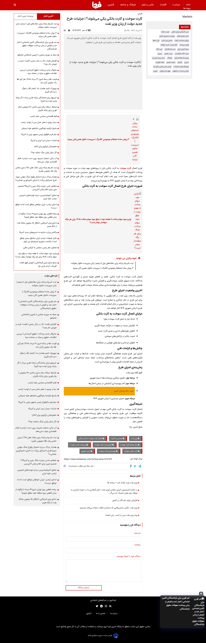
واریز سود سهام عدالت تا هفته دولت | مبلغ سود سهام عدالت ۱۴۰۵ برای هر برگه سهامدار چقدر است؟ (98, 221)
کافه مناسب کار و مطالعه (169, 45)
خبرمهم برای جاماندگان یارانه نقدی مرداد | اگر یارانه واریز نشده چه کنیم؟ (36, 99)
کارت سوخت (125, 168)
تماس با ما (101, 613)
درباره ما (114, 613)
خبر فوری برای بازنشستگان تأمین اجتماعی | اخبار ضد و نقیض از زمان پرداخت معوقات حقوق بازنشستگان (176, 603)
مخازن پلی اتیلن (167, 40)
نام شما (137, 533)
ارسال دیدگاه (83, 588)
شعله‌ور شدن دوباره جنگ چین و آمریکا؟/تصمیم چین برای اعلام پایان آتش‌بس (37, 188)
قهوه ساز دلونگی (165, 71)
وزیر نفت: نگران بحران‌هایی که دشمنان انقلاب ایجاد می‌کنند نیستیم (109, 508)
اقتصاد (163, 5)
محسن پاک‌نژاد (117, 438)
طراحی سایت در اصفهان (181, 71)
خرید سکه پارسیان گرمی (124, 391)
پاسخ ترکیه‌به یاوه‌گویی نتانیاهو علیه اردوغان (39, 128)
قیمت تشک (165, 32)
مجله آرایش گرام (183, 49)
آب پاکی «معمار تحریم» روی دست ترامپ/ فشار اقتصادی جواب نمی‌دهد (37, 160)
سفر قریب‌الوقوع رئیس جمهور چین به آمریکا (39, 134)
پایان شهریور (86, 451)
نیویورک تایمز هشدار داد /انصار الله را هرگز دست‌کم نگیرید (39, 90)
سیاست (176, 5)
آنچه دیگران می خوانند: (126, 258)
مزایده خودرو (171, 62)
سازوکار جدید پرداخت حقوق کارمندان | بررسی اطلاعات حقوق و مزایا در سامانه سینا (38, 71)
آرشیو (88, 613)
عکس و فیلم (148, 5)
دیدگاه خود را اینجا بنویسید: (128, 556)
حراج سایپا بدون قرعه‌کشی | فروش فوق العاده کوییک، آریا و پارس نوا (38, 264)
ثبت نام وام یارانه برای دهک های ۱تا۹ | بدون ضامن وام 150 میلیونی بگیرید (36, 169)
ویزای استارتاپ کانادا (182, 40)
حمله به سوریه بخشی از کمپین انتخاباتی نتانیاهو (37, 55)
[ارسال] (69, 30)
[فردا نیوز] (97, 5)
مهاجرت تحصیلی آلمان (167, 36)
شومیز (155, 71)
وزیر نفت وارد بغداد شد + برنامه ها (122, 483)
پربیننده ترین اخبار (25, 16)
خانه (188, 5)
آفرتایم (180, 62)
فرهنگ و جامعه (128, 5)
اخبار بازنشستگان (183, 36)
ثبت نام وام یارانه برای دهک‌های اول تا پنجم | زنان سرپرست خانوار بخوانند (102, 263)
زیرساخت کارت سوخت (78, 444)
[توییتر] (135, 466)
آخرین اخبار (48, 16)
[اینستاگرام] (105, 606)
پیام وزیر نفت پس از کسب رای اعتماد (121, 515)
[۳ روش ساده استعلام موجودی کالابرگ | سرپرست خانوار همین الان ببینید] (134, 140)
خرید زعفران (168, 53)
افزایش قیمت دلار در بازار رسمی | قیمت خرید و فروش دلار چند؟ (37, 62)
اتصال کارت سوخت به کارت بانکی (90, 438)
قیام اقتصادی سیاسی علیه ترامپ (43, 116)
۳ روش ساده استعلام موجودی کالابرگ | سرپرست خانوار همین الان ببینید (98, 139)
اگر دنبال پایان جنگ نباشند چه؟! (44, 152)
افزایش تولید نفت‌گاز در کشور (125, 500)
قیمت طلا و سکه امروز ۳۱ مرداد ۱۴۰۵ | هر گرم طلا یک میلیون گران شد (37, 81)
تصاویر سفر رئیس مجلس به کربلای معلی (40, 247)
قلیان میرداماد (184, 45)
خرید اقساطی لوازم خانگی (180, 32)
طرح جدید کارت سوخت (103, 444)
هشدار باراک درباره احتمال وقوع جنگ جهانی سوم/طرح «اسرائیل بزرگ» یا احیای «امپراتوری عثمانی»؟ (36, 178)
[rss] (109, 606)
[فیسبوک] (131, 466)
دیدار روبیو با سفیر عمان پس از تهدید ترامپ (39, 122)
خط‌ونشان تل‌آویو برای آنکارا (45, 146)
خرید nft (159, 49)
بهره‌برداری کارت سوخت (107, 451)
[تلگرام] (140, 466)
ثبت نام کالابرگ (170, 49)
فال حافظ (156, 40)
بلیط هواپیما (160, 62)
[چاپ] (66, 30)
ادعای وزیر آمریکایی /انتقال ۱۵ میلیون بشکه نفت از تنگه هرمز (37, 224)
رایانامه (138, 545)
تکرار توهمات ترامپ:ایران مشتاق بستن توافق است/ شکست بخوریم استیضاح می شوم (38, 240)
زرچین (160, 53)
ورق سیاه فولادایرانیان (181, 58)
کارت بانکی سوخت (131, 451)
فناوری (111, 5)
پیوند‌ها (186, 8)
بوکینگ (169, 58)
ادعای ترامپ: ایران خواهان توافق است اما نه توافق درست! (36, 206)
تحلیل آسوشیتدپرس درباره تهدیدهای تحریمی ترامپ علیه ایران (38, 197)
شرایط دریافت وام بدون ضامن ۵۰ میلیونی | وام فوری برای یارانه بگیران (37, 108)
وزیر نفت (134, 438)
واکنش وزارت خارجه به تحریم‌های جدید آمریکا (38, 232)
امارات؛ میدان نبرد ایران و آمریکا (44, 140)
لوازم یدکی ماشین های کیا (162, 66)
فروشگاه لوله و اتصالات (181, 66)
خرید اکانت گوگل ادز (182, 53)
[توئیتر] (96, 606)
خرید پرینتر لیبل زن (158, 58)
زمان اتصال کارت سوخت (129, 444)
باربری (186, 62)
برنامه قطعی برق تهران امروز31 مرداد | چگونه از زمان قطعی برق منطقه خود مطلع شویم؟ (38, 215)
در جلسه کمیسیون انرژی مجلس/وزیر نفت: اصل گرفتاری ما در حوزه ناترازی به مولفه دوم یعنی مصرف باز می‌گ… (104, 491)
